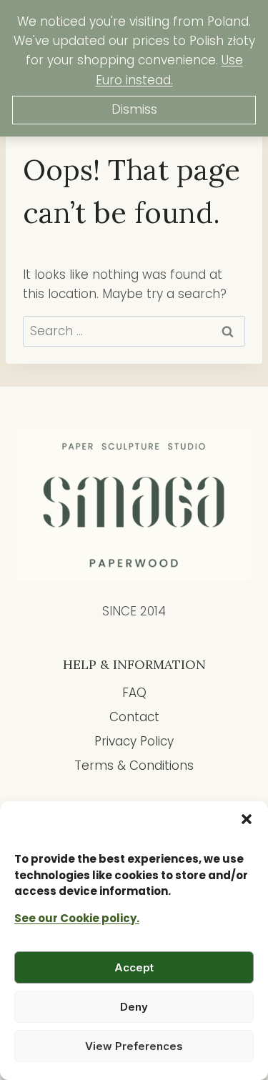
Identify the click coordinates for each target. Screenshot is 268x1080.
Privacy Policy (134, 741)
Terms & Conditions (134, 765)
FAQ (134, 692)
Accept (134, 967)
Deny (134, 1007)
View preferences (134, 1046)
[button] (246, 819)
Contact (134, 716)
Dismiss (134, 109)
